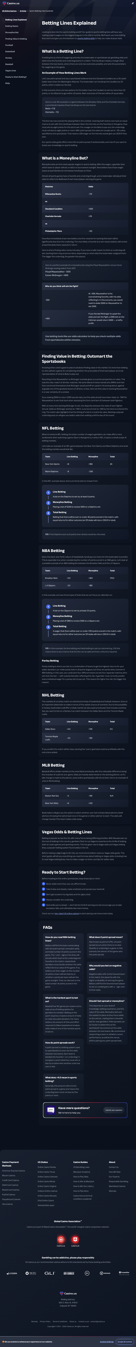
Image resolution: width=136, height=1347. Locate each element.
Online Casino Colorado (48, 1176)
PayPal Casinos (8, 1194)
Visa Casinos (7, 1204)
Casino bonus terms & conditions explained (82, 1197)
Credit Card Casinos (10, 1180)
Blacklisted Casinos (117, 1186)
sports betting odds (86, 38)
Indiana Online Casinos (47, 1191)
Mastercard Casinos (10, 1189)
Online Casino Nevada (47, 1195)
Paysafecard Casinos (11, 1199)
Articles (23, 11)
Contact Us (113, 1167)
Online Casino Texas (46, 1172)
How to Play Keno (80, 1191)
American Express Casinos (13, 1170)
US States (43, 1162)
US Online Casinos (9, 11)
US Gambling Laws (81, 1167)
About (112, 1162)
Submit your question (114, 1110)
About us (72, 1321)
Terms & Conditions (60, 1321)
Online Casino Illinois (46, 1181)
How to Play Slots (80, 1176)
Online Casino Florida (47, 1167)
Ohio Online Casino (46, 1200)
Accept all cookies (125, 1342)
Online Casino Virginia (47, 1186)
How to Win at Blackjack (83, 1181)
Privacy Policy (45, 1321)
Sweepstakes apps (46, 1205)
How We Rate (114, 1172)
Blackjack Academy (81, 1172)
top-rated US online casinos (67, 914)
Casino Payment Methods (10, 1164)
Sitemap (112, 1191)
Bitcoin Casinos (8, 1175)
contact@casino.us (97, 1321)
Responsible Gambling (118, 1181)
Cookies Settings (107, 1342)
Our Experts (114, 1176)
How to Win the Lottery (83, 1186)
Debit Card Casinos (10, 1185)
